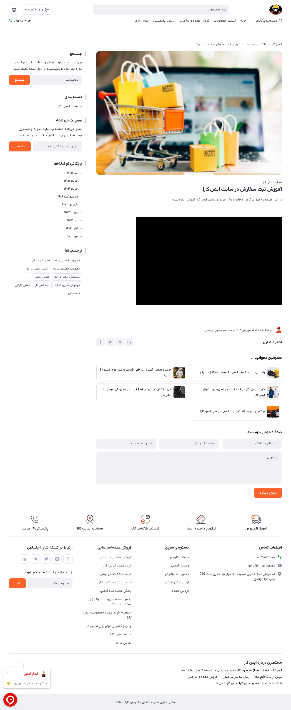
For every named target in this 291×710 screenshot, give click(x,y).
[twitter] (46, 559)
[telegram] (35, 559)
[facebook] (68, 559)
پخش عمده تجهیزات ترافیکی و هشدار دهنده (110, 601)
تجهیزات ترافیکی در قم (66, 269)
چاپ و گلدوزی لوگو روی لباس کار (108, 626)
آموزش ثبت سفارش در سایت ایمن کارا (217, 44)
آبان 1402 (72, 228)
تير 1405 (72, 173)
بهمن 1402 (71, 212)
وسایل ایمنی (180, 565)
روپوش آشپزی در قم (67, 285)
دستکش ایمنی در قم (67, 277)
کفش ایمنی (42, 277)
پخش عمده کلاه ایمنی (116, 591)
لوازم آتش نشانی (177, 582)
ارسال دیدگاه (268, 493)
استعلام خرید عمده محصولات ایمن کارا (107, 615)
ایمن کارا (277, 44)
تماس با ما (124, 643)
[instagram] (57, 559)
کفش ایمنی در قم (37, 269)
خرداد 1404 (71, 189)
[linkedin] (24, 559)
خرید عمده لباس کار (117, 565)
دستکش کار (42, 285)
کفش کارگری (22, 285)
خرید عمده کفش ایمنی (115, 574)
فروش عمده (180, 591)
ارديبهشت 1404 (67, 197)
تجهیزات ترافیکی (177, 574)
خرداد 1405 (71, 181)
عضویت (20, 146)
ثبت (17, 583)
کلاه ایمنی (74, 293)
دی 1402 (72, 220)
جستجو (19, 80)
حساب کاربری (179, 557)
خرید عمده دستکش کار (115, 582)
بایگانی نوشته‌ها (256, 44)
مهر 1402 (72, 236)
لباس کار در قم (41, 260)
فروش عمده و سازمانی (116, 557)
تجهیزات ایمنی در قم (67, 260)
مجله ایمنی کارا (272, 182)
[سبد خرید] (14, 10)
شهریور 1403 (69, 205)
